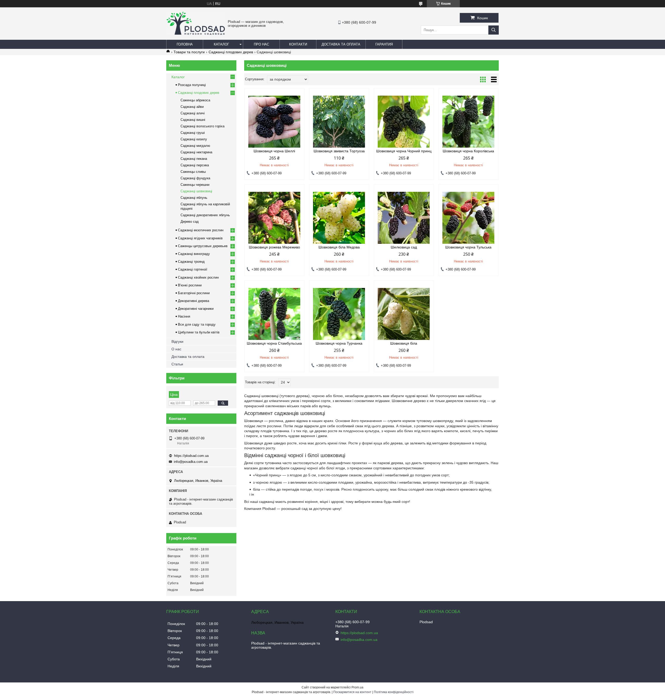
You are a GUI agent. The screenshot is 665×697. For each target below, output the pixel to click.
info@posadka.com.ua (191, 462)
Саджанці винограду (194, 254)
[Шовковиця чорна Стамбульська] (274, 314)
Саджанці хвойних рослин (198, 277)
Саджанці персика (195, 165)
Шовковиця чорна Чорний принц (403, 151)
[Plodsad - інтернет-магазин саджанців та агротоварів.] (195, 33)
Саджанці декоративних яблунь (205, 215)
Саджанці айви (192, 107)
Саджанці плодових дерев (231, 52)
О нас (176, 349)
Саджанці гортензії (192, 269)
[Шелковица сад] (404, 218)
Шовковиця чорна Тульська (468, 247)
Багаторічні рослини (194, 293)
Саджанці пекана (194, 159)
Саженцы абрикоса (195, 100)
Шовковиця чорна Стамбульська (274, 343)
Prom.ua (357, 687)
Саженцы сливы (193, 172)
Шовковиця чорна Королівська (468, 151)
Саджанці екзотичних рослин (200, 230)
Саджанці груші (193, 133)
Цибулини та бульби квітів (199, 332)
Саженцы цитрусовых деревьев (203, 246)
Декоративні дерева (193, 301)
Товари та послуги (189, 52)
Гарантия (384, 44)
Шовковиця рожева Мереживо (274, 247)
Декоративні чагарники (196, 309)
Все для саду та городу (197, 324)
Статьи (177, 364)
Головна (185, 44)
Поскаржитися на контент (352, 692)
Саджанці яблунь (194, 198)
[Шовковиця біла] (404, 314)
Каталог (221, 44)
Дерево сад (190, 221)
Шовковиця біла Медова (339, 247)
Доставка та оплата (341, 44)
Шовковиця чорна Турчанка (339, 343)
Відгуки (177, 341)
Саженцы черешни (195, 185)
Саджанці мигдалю (195, 146)
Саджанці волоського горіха (202, 126)
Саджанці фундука (195, 178)
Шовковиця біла (403, 343)
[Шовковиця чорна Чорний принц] (404, 122)
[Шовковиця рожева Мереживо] (274, 218)
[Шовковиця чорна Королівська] (468, 122)
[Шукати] (493, 30)
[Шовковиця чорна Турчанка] (339, 314)
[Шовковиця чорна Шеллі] (274, 122)
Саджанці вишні (193, 120)
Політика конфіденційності (394, 692)
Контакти (298, 44)
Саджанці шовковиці (196, 191)
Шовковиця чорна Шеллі (274, 151)
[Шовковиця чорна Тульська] (468, 218)
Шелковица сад (404, 247)
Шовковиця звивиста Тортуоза (339, 151)
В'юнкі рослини (190, 285)
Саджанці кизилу (194, 139)
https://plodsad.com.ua (191, 456)
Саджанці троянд (191, 262)
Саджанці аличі (193, 113)
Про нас (261, 44)
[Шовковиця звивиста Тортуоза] (339, 122)
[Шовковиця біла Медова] (339, 218)
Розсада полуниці (192, 85)
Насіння (184, 316)
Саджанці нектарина (196, 152)
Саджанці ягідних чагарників (200, 238)
